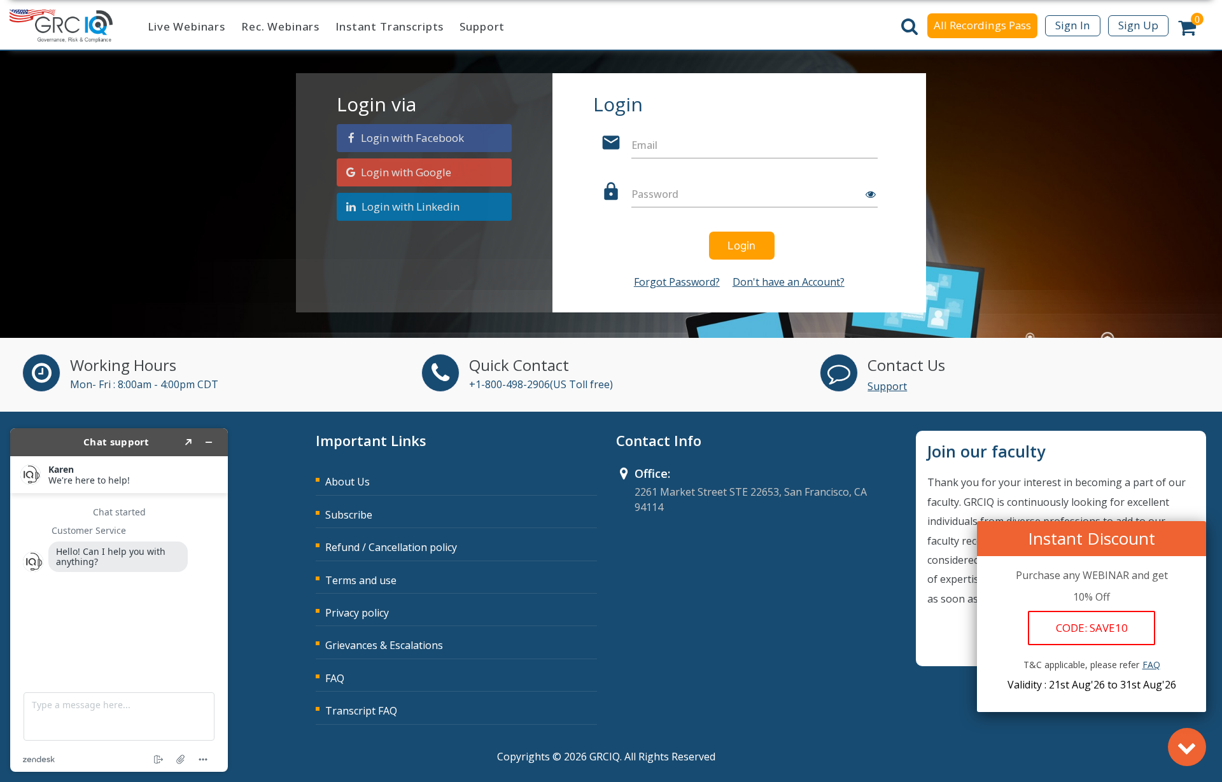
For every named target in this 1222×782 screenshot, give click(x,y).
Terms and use (361, 580)
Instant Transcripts (389, 26)
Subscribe (348, 515)
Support (482, 26)
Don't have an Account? (789, 282)
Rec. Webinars (280, 26)
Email (644, 145)
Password (654, 194)
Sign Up (1138, 25)
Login (741, 245)
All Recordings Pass (982, 25)
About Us (347, 482)
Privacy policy (357, 613)
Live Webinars (186, 26)
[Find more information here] (119, 600)
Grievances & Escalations (384, 645)
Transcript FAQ (361, 711)
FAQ (334, 678)
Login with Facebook (411, 137)
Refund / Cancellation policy (391, 547)
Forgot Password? (677, 282)
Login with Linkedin (411, 206)
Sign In (1072, 25)
